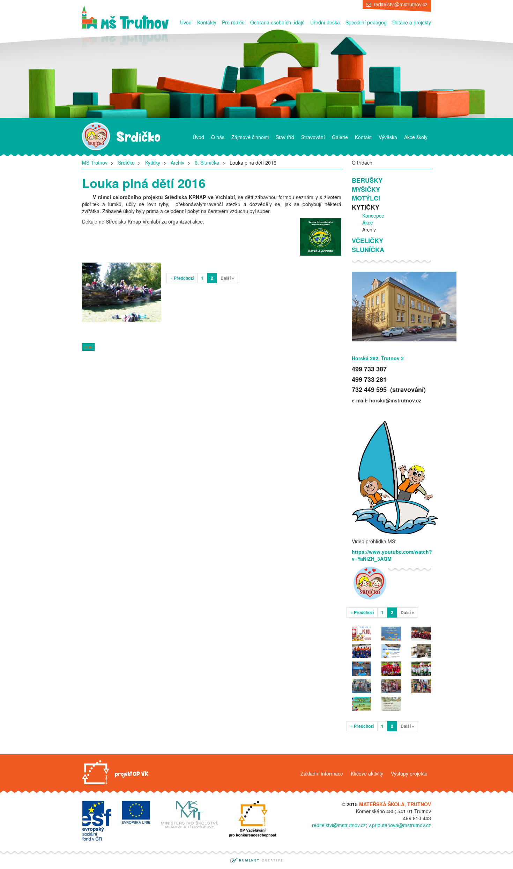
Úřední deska (325, 22)
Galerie (340, 137)
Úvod (186, 22)
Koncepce (373, 215)
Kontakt (363, 137)
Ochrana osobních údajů (277, 22)
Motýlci (366, 198)
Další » (227, 278)
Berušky (367, 180)
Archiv (177, 162)
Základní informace (321, 773)
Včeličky (367, 240)
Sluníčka (368, 249)
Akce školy (416, 137)
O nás (217, 137)
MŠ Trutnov (94, 162)
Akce (367, 222)
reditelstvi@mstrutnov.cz (401, 4)
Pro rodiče (233, 22)
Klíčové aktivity (367, 773)
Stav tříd (285, 137)
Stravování (313, 137)
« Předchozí (182, 278)
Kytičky (152, 162)
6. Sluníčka (207, 162)
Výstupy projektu (409, 773)
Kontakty (206, 22)
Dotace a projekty (411, 22)
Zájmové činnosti (250, 137)
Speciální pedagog (366, 22)
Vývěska (388, 137)
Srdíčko (126, 162)
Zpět (88, 347)
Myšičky (366, 189)
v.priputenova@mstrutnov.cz (400, 825)
